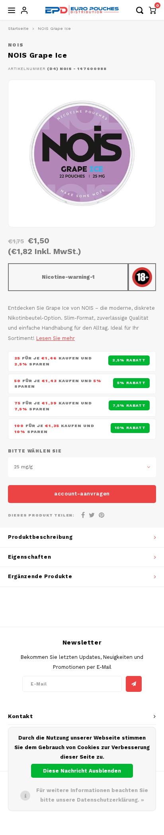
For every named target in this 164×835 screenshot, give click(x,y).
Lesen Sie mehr (55, 338)
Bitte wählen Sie (35, 451)
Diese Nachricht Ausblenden (82, 771)
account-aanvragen (82, 494)
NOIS (16, 45)
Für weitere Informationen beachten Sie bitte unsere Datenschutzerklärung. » (92, 795)
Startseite (18, 28)
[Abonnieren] (134, 684)
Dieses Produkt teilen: (41, 515)
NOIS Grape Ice (54, 28)
